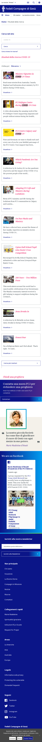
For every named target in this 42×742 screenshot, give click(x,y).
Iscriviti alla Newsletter (12, 554)
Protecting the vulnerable (14, 680)
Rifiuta (20, 738)
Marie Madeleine (11, 614)
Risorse (7, 594)
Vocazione (8, 574)
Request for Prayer (12, 630)
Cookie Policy (28, 738)
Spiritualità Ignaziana (13, 619)
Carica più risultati (10, 363)
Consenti (12, 738)
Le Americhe (9, 645)
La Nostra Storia (11, 579)
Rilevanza (15, 66)
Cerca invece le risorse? (10, 51)
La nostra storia (28, 15)
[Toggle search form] (33, 2)
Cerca (6, 46)
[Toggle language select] (39, 2)
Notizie (7, 589)
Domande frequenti (12, 685)
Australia (8, 655)
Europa (7, 660)
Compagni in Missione (13, 584)
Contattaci (6, 399)
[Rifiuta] (39, 735)
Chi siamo (16, 15)
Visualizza (6, 92)
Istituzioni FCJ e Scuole (13, 625)
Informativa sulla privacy (14, 675)
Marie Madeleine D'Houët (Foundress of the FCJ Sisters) (20, 468)
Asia (6, 650)
